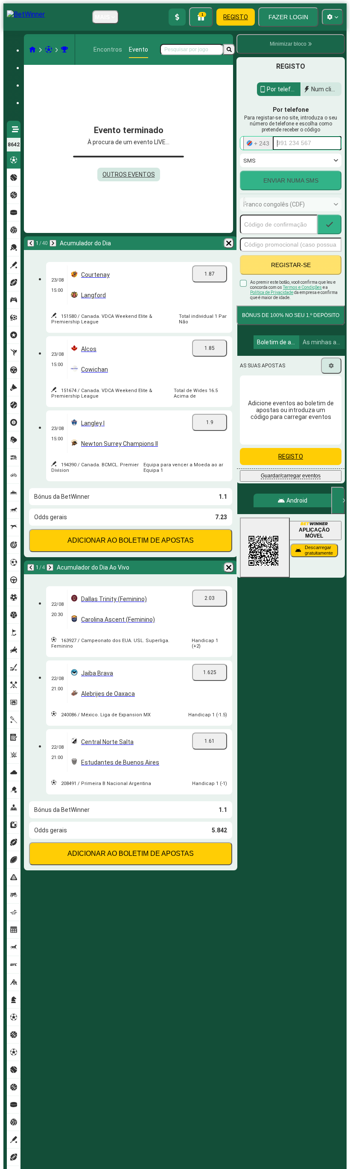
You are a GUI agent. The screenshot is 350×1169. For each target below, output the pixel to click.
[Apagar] (229, 243)
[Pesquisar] (229, 49)
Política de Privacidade (271, 292)
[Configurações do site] (332, 17)
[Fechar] (338, 500)
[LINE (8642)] (32, 49)
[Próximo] (53, 243)
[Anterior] (30, 243)
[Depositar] (177, 17)
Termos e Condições (302, 287)
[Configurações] (331, 366)
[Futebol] (49, 49)
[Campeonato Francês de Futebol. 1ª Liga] (64, 49)
